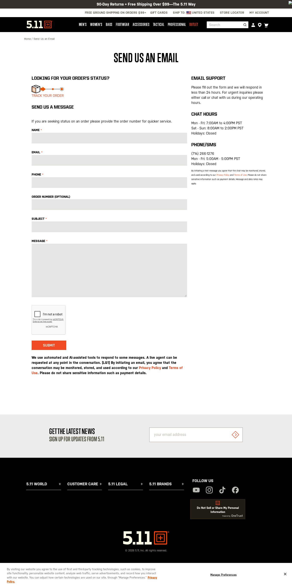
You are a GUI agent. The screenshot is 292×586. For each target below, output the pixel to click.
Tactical (158, 24)
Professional (177, 24)
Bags (109, 24)
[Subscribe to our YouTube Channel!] (196, 490)
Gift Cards (159, 12)
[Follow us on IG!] (209, 490)
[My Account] (253, 25)
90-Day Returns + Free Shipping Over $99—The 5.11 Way (146, 4)
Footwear (122, 24)
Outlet (193, 24)
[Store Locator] (259, 25)
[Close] (285, 574)
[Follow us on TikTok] (222, 490)
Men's (83, 24)
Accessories (141, 24)
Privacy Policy (150, 368)
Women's (96, 24)
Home (28, 38)
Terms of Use (240, 175)
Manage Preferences (223, 574)
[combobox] (227, 24)
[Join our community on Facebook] (235, 490)
